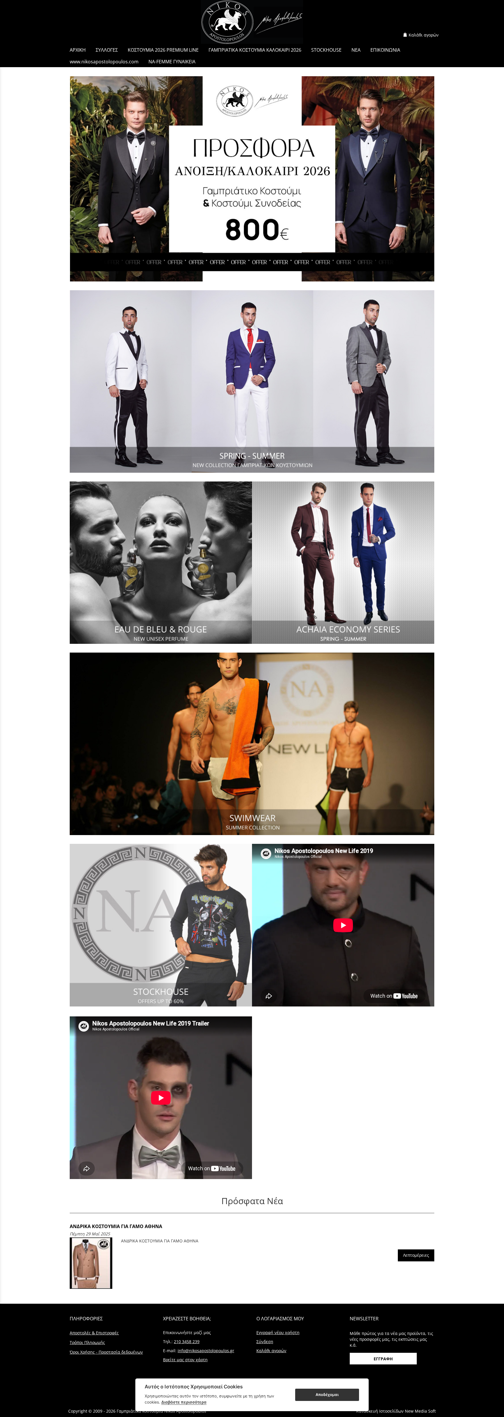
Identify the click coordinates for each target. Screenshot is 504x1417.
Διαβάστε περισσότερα (183, 1402)
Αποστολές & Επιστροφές (94, 1333)
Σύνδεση (264, 1341)
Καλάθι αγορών (424, 35)
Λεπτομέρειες (416, 1255)
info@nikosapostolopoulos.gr (206, 1350)
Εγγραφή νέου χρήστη (278, 1332)
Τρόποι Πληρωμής (87, 1342)
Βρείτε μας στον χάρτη (185, 1359)
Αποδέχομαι (327, 1394)
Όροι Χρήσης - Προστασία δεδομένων (106, 1352)
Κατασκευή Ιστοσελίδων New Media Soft (396, 1411)
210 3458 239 (187, 1341)
